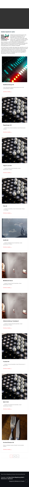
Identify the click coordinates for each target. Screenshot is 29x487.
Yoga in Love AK (7, 165)
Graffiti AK (5, 240)
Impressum (10, 478)
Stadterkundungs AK (8, 84)
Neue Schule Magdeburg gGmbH (16, 477)
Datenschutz (4, 478)
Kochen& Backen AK (8, 442)
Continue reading (7, 91)
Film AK (5, 206)
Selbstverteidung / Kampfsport (11, 321)
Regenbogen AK (7, 125)
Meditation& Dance (8, 280)
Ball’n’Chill (6, 402)
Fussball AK (6, 361)
